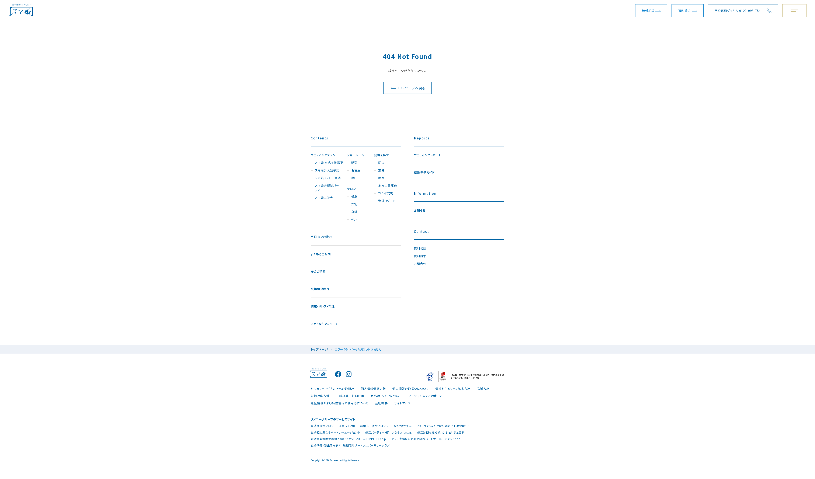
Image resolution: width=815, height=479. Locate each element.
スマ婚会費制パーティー (327, 187)
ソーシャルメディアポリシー (426, 396)
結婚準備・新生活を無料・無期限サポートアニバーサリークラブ (350, 445)
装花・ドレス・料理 (323, 306)
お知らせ (420, 210)
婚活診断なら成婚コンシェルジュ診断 (441, 432)
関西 (381, 178)
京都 (354, 211)
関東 (381, 162)
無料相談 (648, 10)
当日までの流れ (321, 237)
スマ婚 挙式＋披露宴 (329, 162)
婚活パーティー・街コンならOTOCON (388, 432)
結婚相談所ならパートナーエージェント (335, 432)
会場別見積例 (320, 289)
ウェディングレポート (427, 155)
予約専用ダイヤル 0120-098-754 (737, 10)
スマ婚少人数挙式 (327, 170)
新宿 (354, 162)
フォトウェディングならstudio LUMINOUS (443, 426)
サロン (351, 189)
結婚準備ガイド (424, 172)
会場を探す (381, 155)
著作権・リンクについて (386, 396)
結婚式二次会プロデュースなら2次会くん (386, 426)
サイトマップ (402, 403)
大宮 (354, 204)
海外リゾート (387, 201)
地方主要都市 (387, 185)
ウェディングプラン (323, 155)
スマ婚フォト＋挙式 (328, 178)
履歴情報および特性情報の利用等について (339, 403)
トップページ (319, 349)
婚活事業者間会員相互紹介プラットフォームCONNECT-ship (348, 439)
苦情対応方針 (320, 396)
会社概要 (381, 403)
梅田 (354, 178)
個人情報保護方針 (373, 388)
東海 (381, 170)
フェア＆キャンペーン (324, 324)
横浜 (354, 196)
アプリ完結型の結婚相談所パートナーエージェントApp (426, 439)
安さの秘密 (318, 271)
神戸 (354, 219)
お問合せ (420, 263)
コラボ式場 (385, 193)
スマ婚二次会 (324, 197)
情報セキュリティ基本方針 (452, 388)
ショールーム (355, 155)
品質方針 (483, 388)
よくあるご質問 (321, 254)
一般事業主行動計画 (350, 396)
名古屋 (355, 170)
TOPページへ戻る (411, 87)
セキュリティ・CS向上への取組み (332, 388)
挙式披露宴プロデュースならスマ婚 (333, 426)
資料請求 (684, 10)
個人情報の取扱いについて (410, 388)
